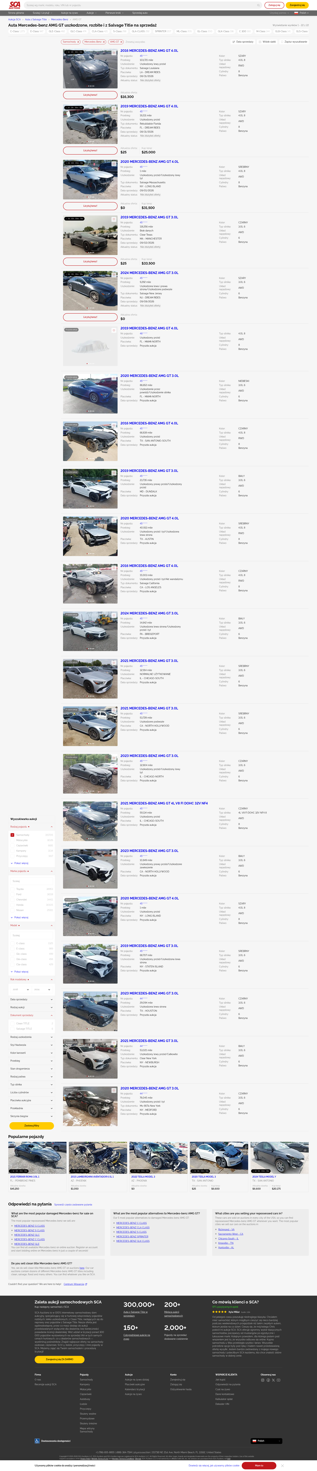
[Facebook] (268, 1380)
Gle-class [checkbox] (21, 959)
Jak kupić (220, 1379)
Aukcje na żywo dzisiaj (137, 1379)
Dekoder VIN (222, 1404)
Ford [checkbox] (18, 894)
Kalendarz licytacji (135, 1389)
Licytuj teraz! (90, 95)
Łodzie (83, 1404)
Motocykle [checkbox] (22, 840)
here (82, 1268)
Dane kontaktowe (224, 1394)
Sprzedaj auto (139, 13)
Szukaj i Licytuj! (41, 13)
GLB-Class (283, 31)
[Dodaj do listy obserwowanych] (113, 52)
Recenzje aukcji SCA (45, 1384)
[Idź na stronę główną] (14, 5)
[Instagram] (263, 1380)
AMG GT (114, 41)
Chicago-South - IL (228, 1238)
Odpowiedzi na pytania (227, 1384)
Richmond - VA (226, 1229)
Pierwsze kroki (113, 13)
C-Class (17, 31)
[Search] (258, 5)
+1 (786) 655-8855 (105, 1452)
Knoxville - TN (225, 1243)
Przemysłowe (87, 1418)
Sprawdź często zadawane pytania (73, 1204)
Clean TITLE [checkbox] (23, 1023)
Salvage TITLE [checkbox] (24, 1028)
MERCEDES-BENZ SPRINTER (132, 1236)
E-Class (36, 31)
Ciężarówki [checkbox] (22, 845)
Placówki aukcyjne (135, 1384)
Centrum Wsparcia (74, 1284)
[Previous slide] (63, 42)
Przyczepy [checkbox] (22, 856)
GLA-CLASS (140, 31)
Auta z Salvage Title (36, 19)
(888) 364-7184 (124, 1452)
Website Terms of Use (99, 1459)
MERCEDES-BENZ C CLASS (29, 1239)
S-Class (119, 31)
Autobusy (85, 1399)
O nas (38, 1379)
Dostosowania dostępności (55, 1441)
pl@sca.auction (142, 1452)
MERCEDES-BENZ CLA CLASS (133, 1227)
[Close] (282, 1465)
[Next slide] (223, 42)
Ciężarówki (85, 1394)
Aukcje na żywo (69, 13)
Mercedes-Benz (59, 19)
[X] (273, 1380)
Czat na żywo (222, 1389)
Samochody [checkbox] (22, 835)
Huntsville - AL (226, 1247)
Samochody (69, 41)
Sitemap (138, 1459)
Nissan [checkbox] (20, 910)
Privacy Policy (85, 1459)
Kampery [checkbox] (21, 850)
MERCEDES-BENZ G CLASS (29, 1226)
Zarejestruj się (297, 5)
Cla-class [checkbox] (21, 964)
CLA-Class (100, 31)
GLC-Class (78, 31)
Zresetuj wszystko (135, 42)
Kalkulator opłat (224, 1399)
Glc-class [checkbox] (21, 954)
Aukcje (90, 13)
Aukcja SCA (14, 19)
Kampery (85, 1384)
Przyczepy (85, 1408)
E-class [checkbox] (20, 948)
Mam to (259, 1465)
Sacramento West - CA (230, 1234)
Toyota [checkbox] (20, 889)
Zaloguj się (274, 5)
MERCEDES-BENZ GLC (27, 1235)
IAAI (228, 1459)
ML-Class (184, 31)
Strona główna (16, 13)
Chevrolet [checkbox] (21, 899)
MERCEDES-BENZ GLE (26, 1244)
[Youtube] (279, 1380)
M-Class (263, 31)
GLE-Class (57, 31)
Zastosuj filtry (31, 1125)
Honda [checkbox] (19, 905)
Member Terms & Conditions (123, 1459)
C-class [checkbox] (20, 943)
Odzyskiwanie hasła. (181, 1389)
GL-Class (204, 31)
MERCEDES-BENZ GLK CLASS (133, 1241)
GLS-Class (304, 31)
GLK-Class (226, 31)
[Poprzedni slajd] (69, 69)
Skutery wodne (88, 1413)
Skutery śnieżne (88, 1423)
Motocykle (85, 1389)
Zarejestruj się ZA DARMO (59, 1359)
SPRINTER (163, 31)
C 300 (245, 31)
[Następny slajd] (112, 69)
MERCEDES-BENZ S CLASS (29, 1230)
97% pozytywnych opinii (225, 1307)
